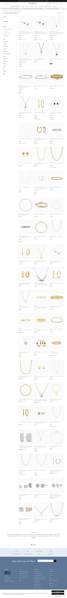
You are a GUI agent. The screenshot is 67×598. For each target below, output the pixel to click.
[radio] (19, 37)
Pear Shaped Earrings (57, 534)
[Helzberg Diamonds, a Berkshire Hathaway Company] (32, 4)
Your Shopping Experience (38, 573)
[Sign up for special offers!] (55, 561)
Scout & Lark (36, 305)
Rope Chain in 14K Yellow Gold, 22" (40, 470)
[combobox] (11, 4)
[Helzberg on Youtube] (57, 585)
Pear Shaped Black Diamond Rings (28, 534)
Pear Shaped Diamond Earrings (39, 534)
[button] (50, 3)
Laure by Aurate (21, 305)
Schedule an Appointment (53, 580)
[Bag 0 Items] (61, 3)
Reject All (57, 593)
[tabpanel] (34, 272)
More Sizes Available (37, 119)
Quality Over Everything (23, 573)
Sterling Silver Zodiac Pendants (48, 534)
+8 (56, 63)
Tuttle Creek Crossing (56, 3)
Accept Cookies (57, 591)
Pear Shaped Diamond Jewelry (18, 534)
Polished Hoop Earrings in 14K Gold (40, 112)
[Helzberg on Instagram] (55, 585)
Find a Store (51, 575)
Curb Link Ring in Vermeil (54, 352)
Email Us (50, 573)
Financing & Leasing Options (9, 581)
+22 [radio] (25, 117)
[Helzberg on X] (51, 585)
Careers (20, 580)
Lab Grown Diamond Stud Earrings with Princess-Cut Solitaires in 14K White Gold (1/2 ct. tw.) (41, 33)
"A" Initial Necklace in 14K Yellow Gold (25, 138)
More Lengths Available (53, 167)
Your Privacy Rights (58, 596)
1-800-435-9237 (51, 571)
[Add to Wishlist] (32, 17)
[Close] (65, 590)
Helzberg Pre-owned (37, 586)
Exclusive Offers (37, 580)
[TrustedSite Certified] (33, 545)
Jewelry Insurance (37, 584)
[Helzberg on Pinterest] (53, 585)
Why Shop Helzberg (37, 571)
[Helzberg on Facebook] (49, 585)
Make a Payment (7, 579)
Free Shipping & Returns (38, 575)
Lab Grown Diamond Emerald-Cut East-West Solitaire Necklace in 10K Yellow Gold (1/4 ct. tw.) (40, 400)
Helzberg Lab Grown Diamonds (23, 31)
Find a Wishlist (36, 582)
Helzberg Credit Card (8, 577)
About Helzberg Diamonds (23, 571)
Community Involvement (23, 575)
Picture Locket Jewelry (10, 534)
